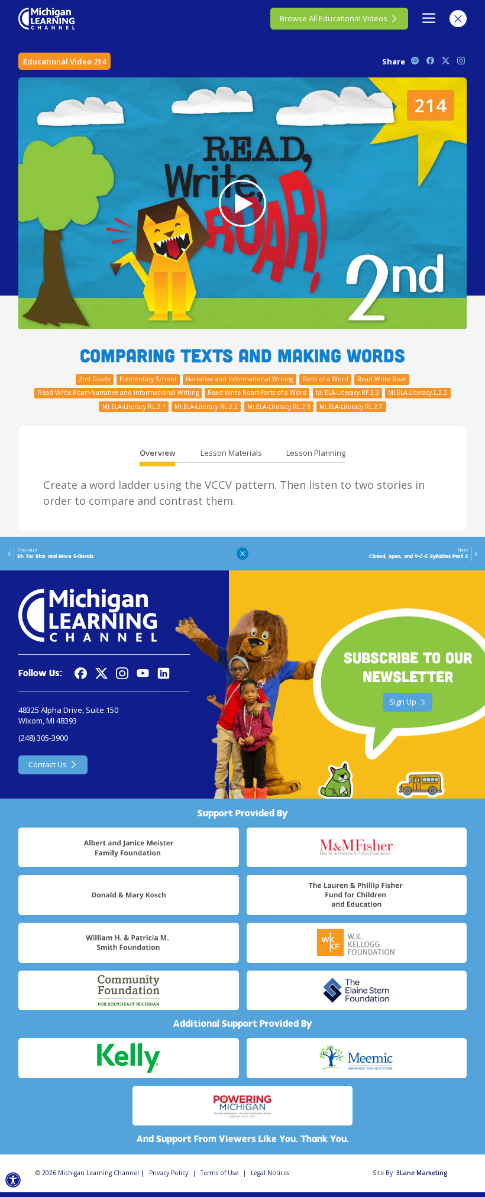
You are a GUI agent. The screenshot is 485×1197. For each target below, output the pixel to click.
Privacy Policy (168, 1173)
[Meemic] (357, 1058)
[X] (101, 673)
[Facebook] (81, 673)
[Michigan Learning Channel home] (46, 18)
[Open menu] (429, 18)
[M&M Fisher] (357, 848)
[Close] (458, 18)
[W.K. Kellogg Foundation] (357, 943)
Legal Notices (270, 1173)
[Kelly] (128, 1058)
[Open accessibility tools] (13, 1180)
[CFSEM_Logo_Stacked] (128, 991)
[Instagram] (122, 673)
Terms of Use (219, 1173)
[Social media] (143, 673)
